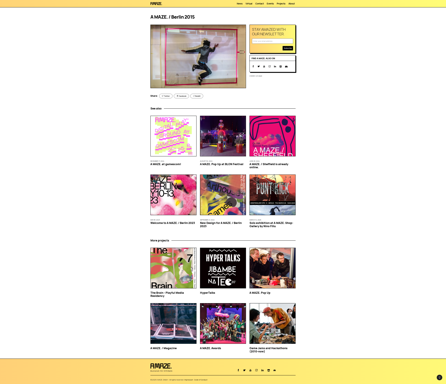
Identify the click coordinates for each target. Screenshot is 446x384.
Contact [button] (259, 3)
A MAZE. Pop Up (259, 293)
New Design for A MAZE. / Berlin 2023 (221, 224)
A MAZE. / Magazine (163, 348)
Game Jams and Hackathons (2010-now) (268, 349)
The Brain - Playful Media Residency (167, 294)
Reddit (197, 96)
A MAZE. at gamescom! (165, 164)
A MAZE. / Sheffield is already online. (268, 165)
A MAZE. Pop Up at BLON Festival (221, 164)
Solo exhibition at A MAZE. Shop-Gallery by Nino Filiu (271, 224)
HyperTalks (207, 293)
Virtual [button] (249, 3)
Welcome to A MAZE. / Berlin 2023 (172, 223)
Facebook (182, 96)
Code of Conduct (200, 380)
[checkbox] (439, 377)
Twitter (167, 96)
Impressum (188, 380)
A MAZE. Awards (210, 348)
